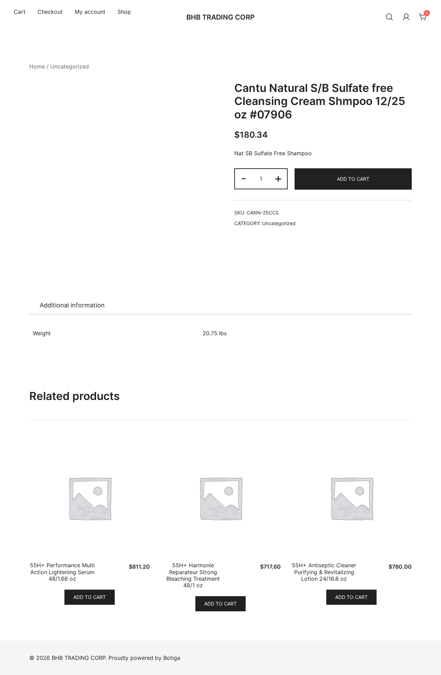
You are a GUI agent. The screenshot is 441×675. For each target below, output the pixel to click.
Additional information (72, 305)
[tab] (72, 305)
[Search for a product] (389, 17)
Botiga (171, 657)
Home (37, 66)
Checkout (50, 11)
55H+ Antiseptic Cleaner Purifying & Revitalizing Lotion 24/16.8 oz (324, 572)
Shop (124, 11)
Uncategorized (69, 66)
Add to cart (353, 179)
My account (90, 11)
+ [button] (278, 178)
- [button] (243, 178)
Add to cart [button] (89, 597)
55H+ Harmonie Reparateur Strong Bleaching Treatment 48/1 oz (193, 575)
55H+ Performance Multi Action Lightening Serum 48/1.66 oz (62, 572)
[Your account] (406, 17)
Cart (19, 11)
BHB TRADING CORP (220, 17)
